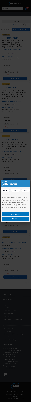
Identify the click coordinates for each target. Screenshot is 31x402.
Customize (14, 219)
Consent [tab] (5, 190)
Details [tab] (15, 190)
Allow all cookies (15, 214)
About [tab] (25, 190)
